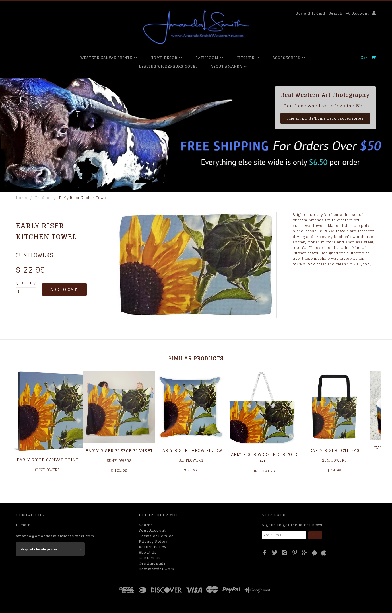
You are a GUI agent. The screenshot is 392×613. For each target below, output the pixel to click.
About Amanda (227, 66)
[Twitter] (275, 552)
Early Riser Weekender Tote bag (262, 457)
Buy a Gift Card (310, 13)
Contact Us (150, 558)
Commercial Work (157, 569)
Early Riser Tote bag (334, 450)
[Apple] (323, 553)
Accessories (287, 58)
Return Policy (152, 547)
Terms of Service (156, 536)
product (43, 198)
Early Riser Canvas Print (47, 459)
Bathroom (207, 58)
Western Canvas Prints (106, 58)
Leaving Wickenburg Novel (168, 66)
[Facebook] (265, 552)
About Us (148, 552)
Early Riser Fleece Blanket (119, 450)
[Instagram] (285, 552)
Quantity (26, 283)
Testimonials (152, 563)
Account (360, 13)
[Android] (314, 553)
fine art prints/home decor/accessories (325, 118)
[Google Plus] (305, 552)
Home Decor (164, 58)
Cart (365, 58)
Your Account (152, 530)
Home (21, 198)
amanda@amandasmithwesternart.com (55, 536)
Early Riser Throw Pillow (191, 450)
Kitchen (246, 58)
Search (336, 13)
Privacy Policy (153, 541)
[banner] (196, 27)
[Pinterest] (295, 552)
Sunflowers (34, 255)
